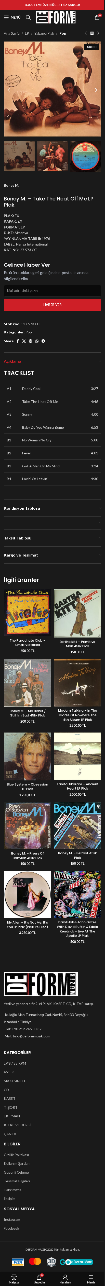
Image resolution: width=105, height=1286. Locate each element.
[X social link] (24, 341)
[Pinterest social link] (30, 341)
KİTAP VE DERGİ (17, 1125)
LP (27, 33)
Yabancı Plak (44, 33)
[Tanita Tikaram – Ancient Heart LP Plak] (77, 756)
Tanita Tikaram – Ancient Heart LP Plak (78, 786)
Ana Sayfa (12, 33)
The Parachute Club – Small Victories (28, 642)
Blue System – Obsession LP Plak (27, 786)
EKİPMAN (12, 1116)
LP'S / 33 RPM (15, 1063)
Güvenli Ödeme (16, 1172)
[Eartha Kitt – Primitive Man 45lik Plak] (77, 613)
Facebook (11, 1228)
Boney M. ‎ (12, 185)
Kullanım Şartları (17, 1163)
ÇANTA (10, 1134)
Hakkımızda (12, 1190)
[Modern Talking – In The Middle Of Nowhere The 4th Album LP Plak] (77, 683)
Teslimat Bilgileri (17, 1181)
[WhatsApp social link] (37, 341)
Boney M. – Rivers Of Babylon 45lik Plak (27, 855)
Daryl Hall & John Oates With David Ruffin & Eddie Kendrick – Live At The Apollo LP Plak (77, 929)
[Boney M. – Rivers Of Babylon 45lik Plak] (27, 825)
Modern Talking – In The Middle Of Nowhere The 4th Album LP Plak (77, 715)
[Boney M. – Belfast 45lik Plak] (77, 825)
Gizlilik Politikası (16, 1155)
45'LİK (9, 1072)
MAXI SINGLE (15, 1081)
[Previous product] (86, 33)
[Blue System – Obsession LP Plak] (27, 756)
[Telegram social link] (43, 341)
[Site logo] (56, 17)
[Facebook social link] (18, 341)
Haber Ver (52, 305)
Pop (62, 33)
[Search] (28, 17)
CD (6, 1090)
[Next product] (98, 33)
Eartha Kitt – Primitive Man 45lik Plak (77, 644)
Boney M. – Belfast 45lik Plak (77, 855)
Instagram (12, 1219)
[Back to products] (92, 33)
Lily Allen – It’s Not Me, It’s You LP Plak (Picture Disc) (27, 924)
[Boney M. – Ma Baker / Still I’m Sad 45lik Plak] (27, 683)
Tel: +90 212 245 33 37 (23, 1029)
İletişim (9, 1198)
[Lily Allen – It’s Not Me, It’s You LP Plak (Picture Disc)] (27, 894)
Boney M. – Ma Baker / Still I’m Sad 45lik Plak (28, 713)
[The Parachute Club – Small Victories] (27, 612)
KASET (10, 1098)
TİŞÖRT (11, 1107)
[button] (9, 90)
